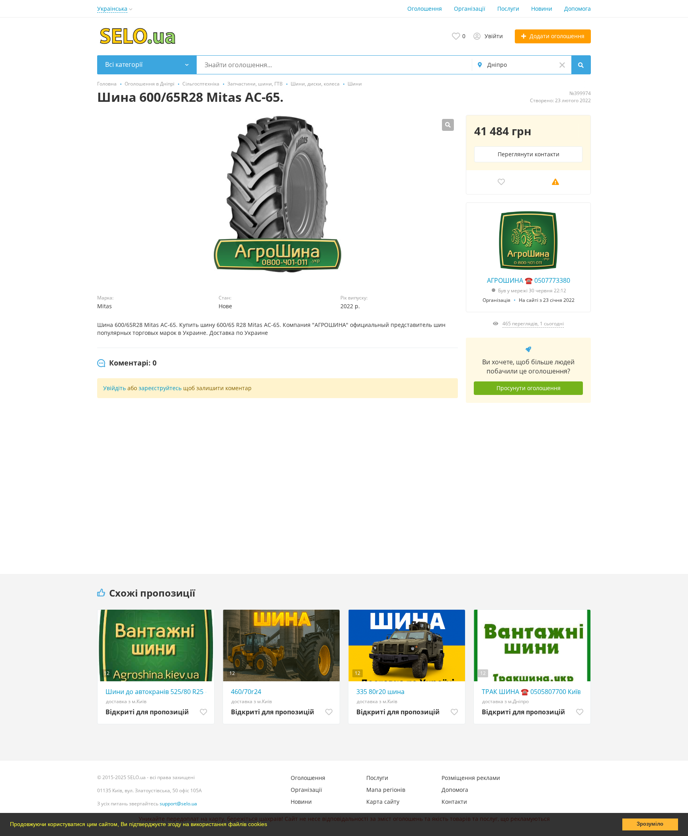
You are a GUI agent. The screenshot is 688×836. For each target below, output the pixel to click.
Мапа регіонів (385, 789)
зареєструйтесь (160, 388)
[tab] (126, 363)
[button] (270, 825)
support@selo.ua (178, 803)
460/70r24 (246, 691)
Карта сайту (382, 801)
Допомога (577, 8)
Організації (469, 8)
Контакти (454, 801)
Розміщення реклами (471, 778)
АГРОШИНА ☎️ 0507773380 (528, 280)
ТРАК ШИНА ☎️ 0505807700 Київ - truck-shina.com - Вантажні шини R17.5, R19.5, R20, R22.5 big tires (534, 691)
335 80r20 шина (380, 691)
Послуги (508, 8)
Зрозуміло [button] (650, 824)
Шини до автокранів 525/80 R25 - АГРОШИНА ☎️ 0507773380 (158, 691)
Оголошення (424, 8)
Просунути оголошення (528, 388)
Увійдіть (114, 388)
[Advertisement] (528, 482)
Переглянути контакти (528, 154)
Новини (541, 8)
